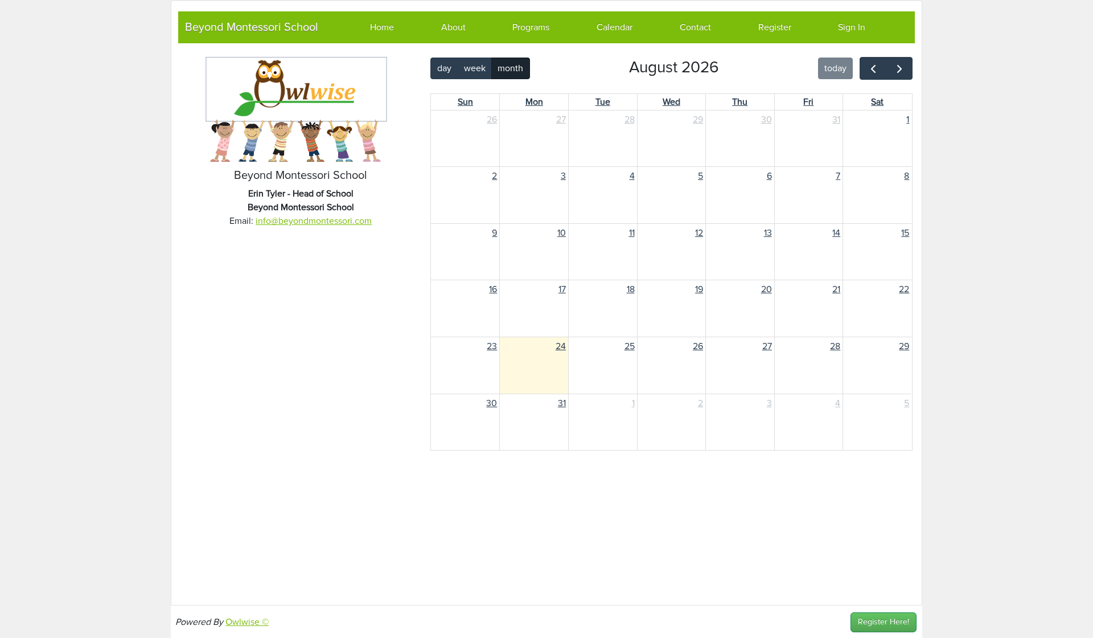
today (835, 68)
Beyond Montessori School (251, 27)
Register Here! (883, 622)
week (475, 68)
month (510, 68)
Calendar (614, 27)
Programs (530, 27)
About (453, 27)
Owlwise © (247, 622)
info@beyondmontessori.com (314, 221)
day (444, 68)
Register (774, 27)
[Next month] (899, 68)
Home (382, 27)
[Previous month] (873, 68)
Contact (695, 27)
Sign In (851, 27)
